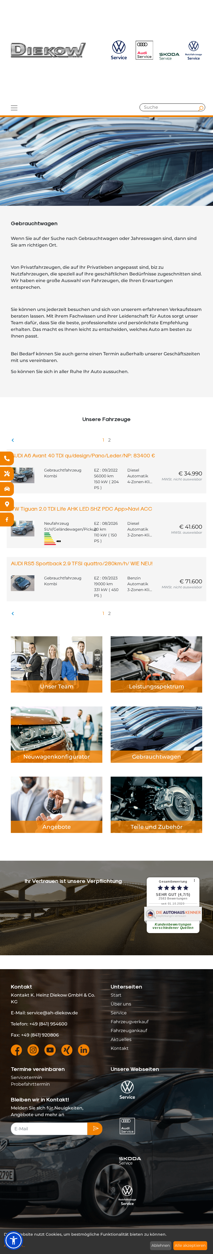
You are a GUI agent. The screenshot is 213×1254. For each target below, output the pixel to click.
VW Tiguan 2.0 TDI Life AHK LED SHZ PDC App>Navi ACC (81, 508)
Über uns (121, 1004)
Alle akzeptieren (190, 1245)
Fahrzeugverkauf (129, 1021)
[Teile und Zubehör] (156, 804)
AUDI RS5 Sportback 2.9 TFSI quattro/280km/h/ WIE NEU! (82, 563)
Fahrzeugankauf (129, 1030)
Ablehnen (160, 1245)
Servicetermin (26, 1077)
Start (116, 995)
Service (119, 1012)
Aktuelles (121, 1039)
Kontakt (120, 1048)
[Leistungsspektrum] (156, 664)
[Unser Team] (56, 664)
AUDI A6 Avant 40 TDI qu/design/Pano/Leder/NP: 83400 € (83, 455)
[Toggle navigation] (14, 108)
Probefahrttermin (30, 1084)
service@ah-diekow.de (52, 1012)
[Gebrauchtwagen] (156, 734)
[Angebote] (56, 804)
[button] (14, 1240)
